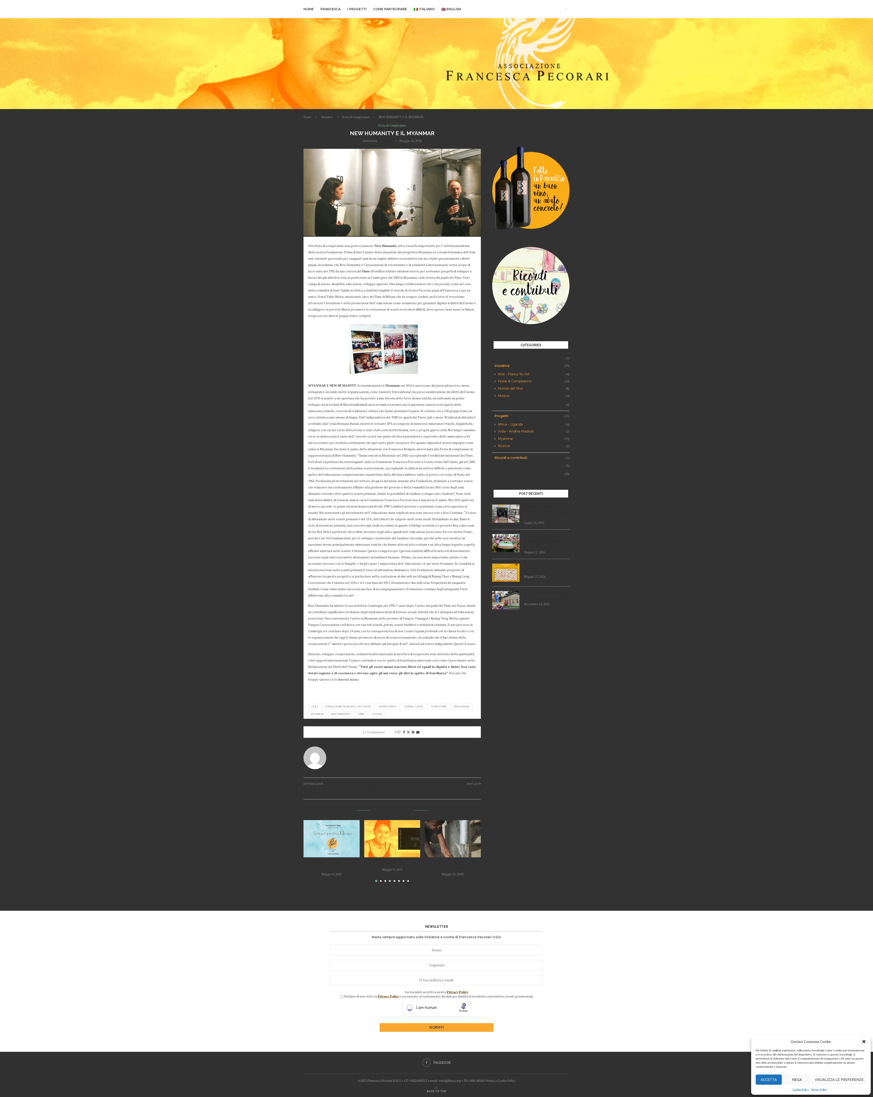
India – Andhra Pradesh (533, 431)
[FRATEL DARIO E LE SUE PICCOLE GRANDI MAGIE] (453, 838)
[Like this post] (399, 732)
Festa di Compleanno (356, 117)
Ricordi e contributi (531, 457)
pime (361, 714)
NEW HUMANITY (341, 714)
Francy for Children (392, 863)
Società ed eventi (531, 465)
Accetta (769, 1080)
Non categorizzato (531, 404)
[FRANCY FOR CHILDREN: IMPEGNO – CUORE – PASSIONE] (332, 838)
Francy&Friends (531, 358)
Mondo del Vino (533, 388)
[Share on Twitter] (408, 732)
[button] (864, 1041)
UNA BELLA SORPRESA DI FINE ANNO (544, 568)
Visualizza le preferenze (839, 1080)
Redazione (385, 141)
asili (314, 706)
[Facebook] (566, 9)
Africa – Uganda (533, 424)
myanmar (317, 714)
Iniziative (327, 117)
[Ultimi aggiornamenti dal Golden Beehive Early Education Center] (505, 543)
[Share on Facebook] (404, 732)
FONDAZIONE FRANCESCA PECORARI (348, 706)
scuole (377, 714)
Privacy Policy (819, 1089)
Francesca (331, 9)
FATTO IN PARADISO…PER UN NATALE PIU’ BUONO (546, 596)
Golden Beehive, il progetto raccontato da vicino (546, 512)
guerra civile (413, 706)
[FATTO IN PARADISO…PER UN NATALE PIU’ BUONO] (505, 600)
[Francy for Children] (392, 838)
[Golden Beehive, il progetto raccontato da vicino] (505, 514)
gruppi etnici (387, 706)
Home (309, 9)
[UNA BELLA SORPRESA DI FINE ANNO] (505, 573)
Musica (533, 396)
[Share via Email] (417, 732)
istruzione (438, 706)
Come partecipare (390, 9)
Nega (797, 1080)
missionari (461, 706)
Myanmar (533, 438)
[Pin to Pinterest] (413, 732)
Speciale (531, 474)
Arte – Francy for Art (533, 374)
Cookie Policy (801, 1089)
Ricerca (533, 446)
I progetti (356, 9)
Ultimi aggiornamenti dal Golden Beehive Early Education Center (545, 541)
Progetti (531, 416)
